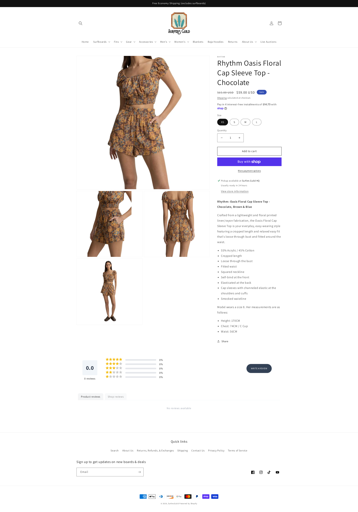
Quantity (222, 130)
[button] (80, 23)
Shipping (222, 97)
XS (222, 122)
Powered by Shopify (188, 503)
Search (115, 450)
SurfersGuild (173, 503)
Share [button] (225, 341)
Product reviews (90, 396)
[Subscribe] (139, 472)
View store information (235, 191)
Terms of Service (237, 450)
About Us (128, 450)
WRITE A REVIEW (259, 368)
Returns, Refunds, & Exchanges (155, 450)
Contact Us (198, 450)
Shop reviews (116, 396)
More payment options (249, 170)
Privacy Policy (216, 450)
